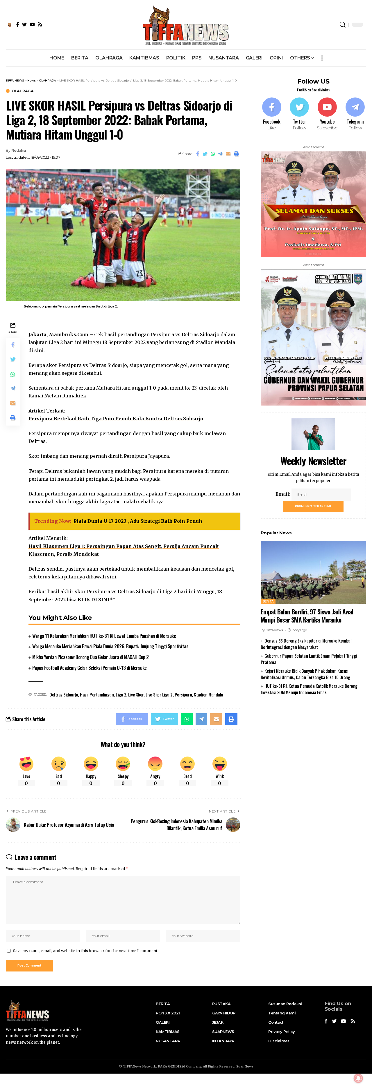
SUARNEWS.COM (313, 711)
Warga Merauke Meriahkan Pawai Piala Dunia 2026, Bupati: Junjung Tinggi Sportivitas (110, 646)
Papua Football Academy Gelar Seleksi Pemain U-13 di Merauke (89, 667)
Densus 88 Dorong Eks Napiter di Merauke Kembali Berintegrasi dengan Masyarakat (307, 643)
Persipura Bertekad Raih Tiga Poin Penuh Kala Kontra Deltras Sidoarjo (115, 418)
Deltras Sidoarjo (63, 694)
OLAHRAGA (22, 91)
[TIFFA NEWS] (186, 24)
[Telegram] (355, 114)
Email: (283, 494)
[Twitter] (300, 114)
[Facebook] (272, 114)
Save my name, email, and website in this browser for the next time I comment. (85, 950)
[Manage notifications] (358, 1078)
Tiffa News (274, 630)
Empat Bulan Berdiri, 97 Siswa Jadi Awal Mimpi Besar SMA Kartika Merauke (307, 615)
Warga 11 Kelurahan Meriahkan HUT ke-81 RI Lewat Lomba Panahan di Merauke (104, 635)
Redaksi (18, 150)
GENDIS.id (176, 1066)
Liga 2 (121, 694)
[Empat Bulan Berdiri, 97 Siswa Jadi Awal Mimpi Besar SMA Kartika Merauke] (313, 572)
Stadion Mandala (208, 694)
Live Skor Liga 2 (159, 694)
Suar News (244, 1066)
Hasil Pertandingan (97, 694)
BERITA (268, 601)
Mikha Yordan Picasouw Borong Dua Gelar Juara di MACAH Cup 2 (90, 657)
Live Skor (136, 694)
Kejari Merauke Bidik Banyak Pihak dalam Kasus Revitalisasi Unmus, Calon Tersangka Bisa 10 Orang (305, 673)
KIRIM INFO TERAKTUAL (313, 506)
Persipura (183, 694)
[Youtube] (327, 114)
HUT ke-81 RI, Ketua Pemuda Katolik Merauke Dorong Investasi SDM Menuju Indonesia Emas (309, 688)
